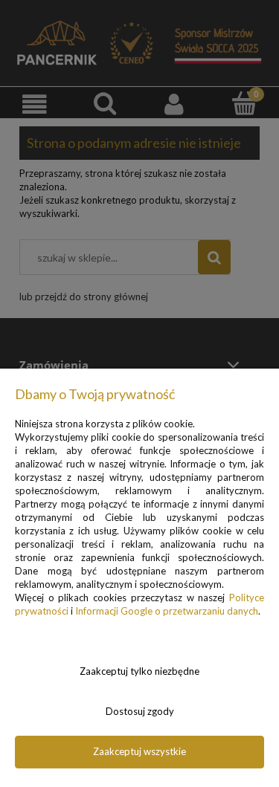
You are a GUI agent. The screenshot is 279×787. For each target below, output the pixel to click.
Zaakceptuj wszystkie (139, 751)
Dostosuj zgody (140, 711)
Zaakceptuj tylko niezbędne (139, 671)
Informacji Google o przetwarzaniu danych (166, 611)
